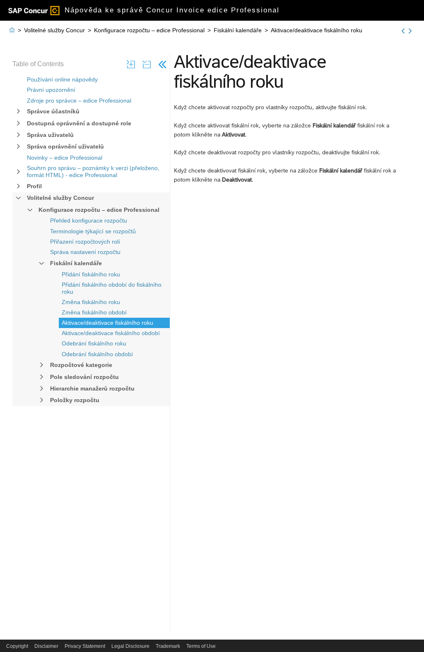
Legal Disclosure (130, 646)
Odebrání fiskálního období (97, 354)
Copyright (17, 646)
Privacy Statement (85, 646)
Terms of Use (201, 646)
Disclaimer (46, 646)
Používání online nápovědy (62, 79)
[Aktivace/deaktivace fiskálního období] (410, 31)
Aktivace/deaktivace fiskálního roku (107, 322)
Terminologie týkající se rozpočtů (93, 231)
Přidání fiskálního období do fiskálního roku (111, 288)
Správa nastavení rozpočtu (85, 252)
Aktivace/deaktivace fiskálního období (111, 333)
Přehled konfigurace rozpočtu (88, 220)
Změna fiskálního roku (91, 302)
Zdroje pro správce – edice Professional (79, 100)
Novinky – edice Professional (64, 157)
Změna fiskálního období (94, 312)
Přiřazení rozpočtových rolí (85, 241)
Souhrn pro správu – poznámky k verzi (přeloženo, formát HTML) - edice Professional (93, 171)
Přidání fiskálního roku (91, 274)
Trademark (168, 646)
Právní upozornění (51, 89)
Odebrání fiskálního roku (94, 343)
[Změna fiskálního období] (403, 31)
